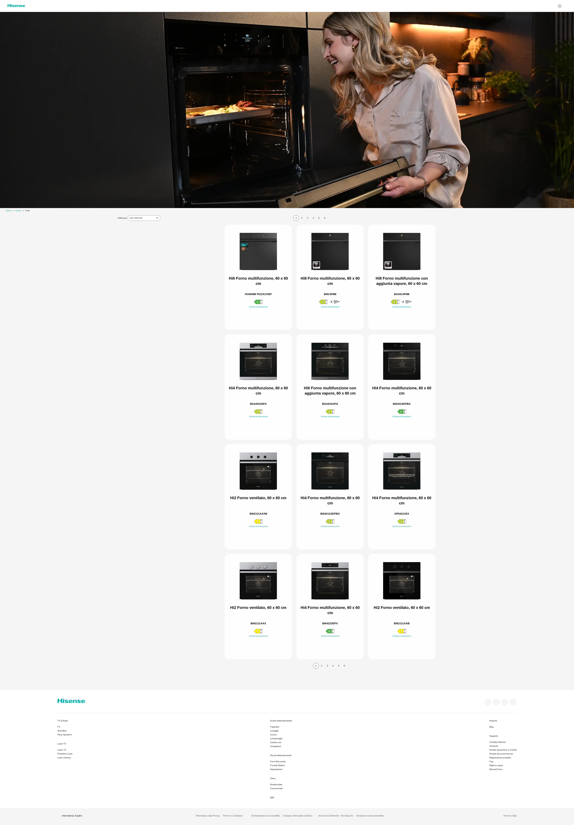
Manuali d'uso (496, 769)
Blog (491, 727)
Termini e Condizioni (232, 815)
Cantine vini (275, 742)
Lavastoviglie (276, 738)
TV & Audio (62, 720)
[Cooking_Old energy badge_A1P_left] (323, 303)
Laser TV (61, 743)
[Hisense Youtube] (513, 702)
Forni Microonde (278, 761)
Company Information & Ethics (297, 815)
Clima (272, 778)
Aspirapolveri (276, 769)
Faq (491, 761)
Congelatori (275, 746)
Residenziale (276, 784)
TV (58, 727)
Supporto (493, 736)
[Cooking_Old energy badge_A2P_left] (258, 303)
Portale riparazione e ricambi (503, 750)
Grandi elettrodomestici (281, 720)
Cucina (18, 211)
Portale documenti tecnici (501, 754)
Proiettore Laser (65, 754)
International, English (72, 815)
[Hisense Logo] (16, 5)
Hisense (493, 720)
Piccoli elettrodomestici (281, 755)
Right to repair (496, 765)
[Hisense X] (496, 702)
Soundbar (62, 730)
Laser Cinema (64, 757)
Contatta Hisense (497, 742)
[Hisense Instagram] (504, 702)
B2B (272, 797)
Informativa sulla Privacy (208, 815)
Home (8, 211)
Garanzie (493, 746)
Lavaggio (274, 730)
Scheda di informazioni (258, 307)
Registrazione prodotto (500, 757)
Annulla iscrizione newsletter (370, 815)
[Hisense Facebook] (488, 702)
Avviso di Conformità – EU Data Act (335, 815)
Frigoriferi (274, 727)
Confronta (260, 313)
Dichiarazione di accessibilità (265, 815)
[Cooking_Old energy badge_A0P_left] (258, 523)
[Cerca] (565, 6)
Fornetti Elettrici (277, 765)
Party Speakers (64, 734)
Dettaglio (258, 320)
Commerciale (276, 788)
